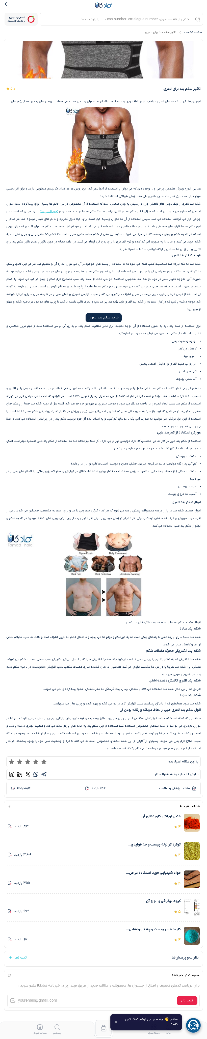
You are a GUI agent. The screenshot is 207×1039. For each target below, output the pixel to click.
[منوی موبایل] (200, 4)
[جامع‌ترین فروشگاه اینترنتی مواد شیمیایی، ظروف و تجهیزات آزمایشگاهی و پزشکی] (103, 5)
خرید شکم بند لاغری (104, 317)
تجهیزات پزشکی (48, 211)
